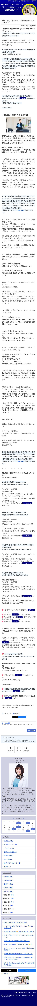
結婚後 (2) (7, 867)
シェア (16, 717)
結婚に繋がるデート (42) (12, 863)
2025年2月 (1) (8, 888)
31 (28, 831)
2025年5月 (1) (8, 880)
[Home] (2, 723)
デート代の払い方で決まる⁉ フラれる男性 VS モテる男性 (19, 964)
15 (18, 827)
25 (32, 829)
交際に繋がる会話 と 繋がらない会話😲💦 (18, 944)
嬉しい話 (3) (8, 859)
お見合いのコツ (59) (10, 844)
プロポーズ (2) (9, 848)
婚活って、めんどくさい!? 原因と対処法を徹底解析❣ (19, 949)
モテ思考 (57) (8, 855)
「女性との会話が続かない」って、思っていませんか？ (19, 927)
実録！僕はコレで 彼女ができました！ (17, 941)
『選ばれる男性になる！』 (11, 7)
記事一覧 (18, 751)
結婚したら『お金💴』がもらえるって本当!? (19, 931)
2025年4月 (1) (8, 884)
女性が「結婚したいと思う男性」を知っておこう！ (19, 936)
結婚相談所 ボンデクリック (28, 992)
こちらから (20, 210)
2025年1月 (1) (8, 891)
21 (14, 829)
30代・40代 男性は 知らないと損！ (15, 922)
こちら (22, 98)
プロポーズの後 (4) (10, 852)
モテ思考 (17, 713)
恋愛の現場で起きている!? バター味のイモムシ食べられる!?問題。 (19, 958)
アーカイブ (7, 873)
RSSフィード (8, 974)
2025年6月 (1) (8, 876)
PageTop (31, 730)
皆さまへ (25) (8, 841)
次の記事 (26, 749)
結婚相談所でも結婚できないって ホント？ (18, 954)
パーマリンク (8, 713)
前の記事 (11, 749)
